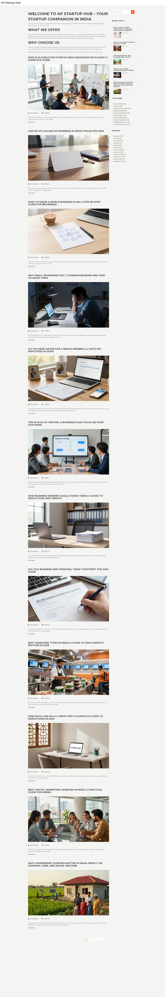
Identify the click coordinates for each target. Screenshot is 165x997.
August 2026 (118, 136)
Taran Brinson (34, 113)
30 (107, 939)
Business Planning (120, 117)
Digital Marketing (120, 110)
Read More (31, 122)
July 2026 (117, 138)
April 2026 (118, 145)
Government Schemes (122, 124)
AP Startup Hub (11, 2)
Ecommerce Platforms (122, 113)
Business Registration (121, 120)
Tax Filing (118, 106)
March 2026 (118, 147)
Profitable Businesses (121, 122)
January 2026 (119, 152)
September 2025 (120, 161)
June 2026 (118, 140)
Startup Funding (120, 104)
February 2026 (119, 150)
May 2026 (118, 143)
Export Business (120, 115)
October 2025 (119, 159)
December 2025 (120, 154)
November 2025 (119, 156)
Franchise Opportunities (122, 108)
